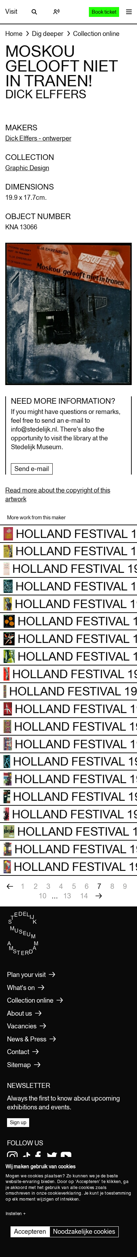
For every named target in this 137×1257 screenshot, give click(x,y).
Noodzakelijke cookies (84, 1231)
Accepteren (30, 1231)
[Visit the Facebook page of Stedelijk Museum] (38, 1156)
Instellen (14, 1213)
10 (42, 896)
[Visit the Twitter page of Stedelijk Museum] (52, 1156)
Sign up (18, 1122)
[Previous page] (10, 886)
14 (84, 896)
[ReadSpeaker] (56, 11)
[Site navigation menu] (127, 12)
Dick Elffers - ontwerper (38, 138)
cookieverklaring (64, 1193)
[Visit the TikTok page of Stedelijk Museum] (26, 1156)
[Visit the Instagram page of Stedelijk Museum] (12, 1156)
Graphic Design (27, 168)
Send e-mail (31, 468)
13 (67, 896)
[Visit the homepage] (23, 953)
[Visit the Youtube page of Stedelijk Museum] (66, 1156)
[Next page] (99, 896)
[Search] (34, 11)
